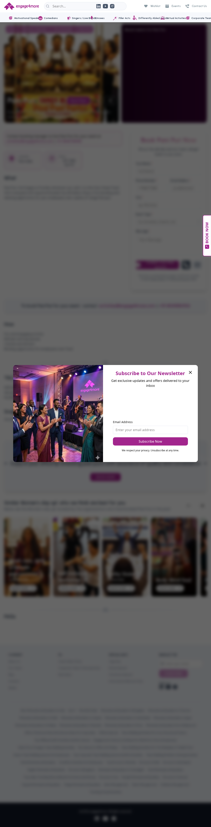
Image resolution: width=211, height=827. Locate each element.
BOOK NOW (206, 232)
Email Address (123, 422)
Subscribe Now (150, 441)
